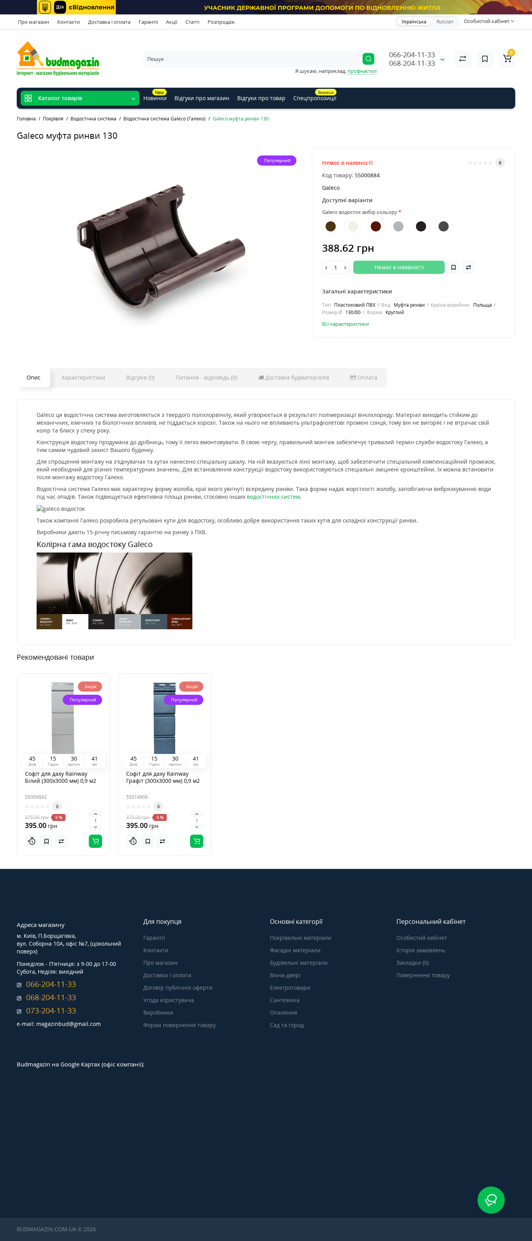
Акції (171, 21)
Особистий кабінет (421, 937)
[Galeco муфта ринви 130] (160, 245)
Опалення (283, 1012)
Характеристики (83, 377)
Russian (445, 21)
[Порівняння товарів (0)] (462, 59)
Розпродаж (221, 21)
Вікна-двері (285, 975)
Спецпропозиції (314, 95)
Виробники (158, 1012)
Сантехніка (284, 1000)
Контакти (68, 21)
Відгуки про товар (261, 98)
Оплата (366, 377)
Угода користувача (168, 1000)
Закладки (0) (412, 962)
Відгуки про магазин (201, 98)
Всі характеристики (345, 323)
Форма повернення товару (179, 1025)
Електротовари (290, 987)
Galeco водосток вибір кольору (359, 211)
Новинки (155, 95)
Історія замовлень (420, 950)
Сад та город (287, 1025)
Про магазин (33, 21)
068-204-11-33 (412, 63)
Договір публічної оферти (178, 987)
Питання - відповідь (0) (206, 377)
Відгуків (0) (140, 377)
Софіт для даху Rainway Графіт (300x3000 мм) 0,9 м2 (163, 777)
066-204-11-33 (412, 54)
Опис (33, 377)
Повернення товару (423, 975)
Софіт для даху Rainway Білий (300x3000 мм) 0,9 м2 (60, 777)
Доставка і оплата (109, 21)
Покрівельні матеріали (300, 937)
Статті (192, 21)
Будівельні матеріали (299, 962)
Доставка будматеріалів (296, 377)
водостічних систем (273, 496)
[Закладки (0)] (485, 59)
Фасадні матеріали (295, 950)
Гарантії (148, 21)
